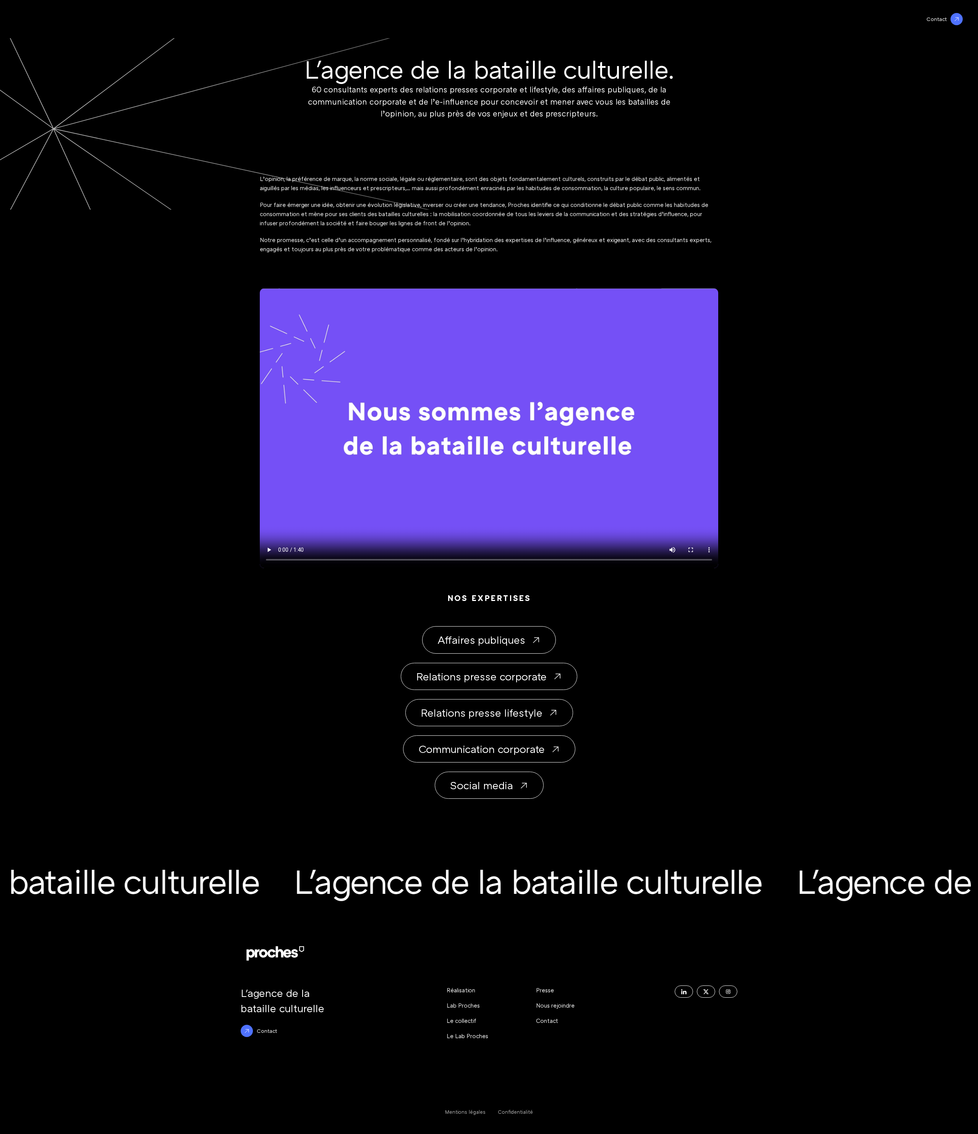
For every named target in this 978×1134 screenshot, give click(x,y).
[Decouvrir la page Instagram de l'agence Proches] (728, 991)
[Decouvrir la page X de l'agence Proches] (706, 991)
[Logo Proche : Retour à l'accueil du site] (275, 953)
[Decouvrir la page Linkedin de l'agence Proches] (684, 991)
